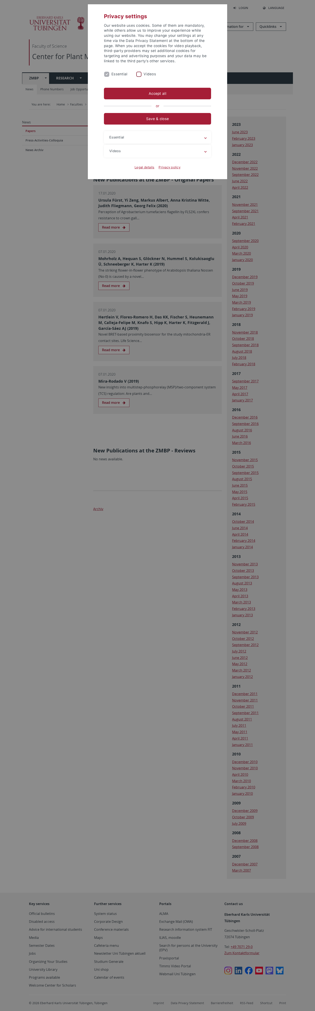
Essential (119, 74)
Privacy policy (169, 167)
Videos (150, 74)
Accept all (157, 93)
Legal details (144, 167)
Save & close (157, 119)
